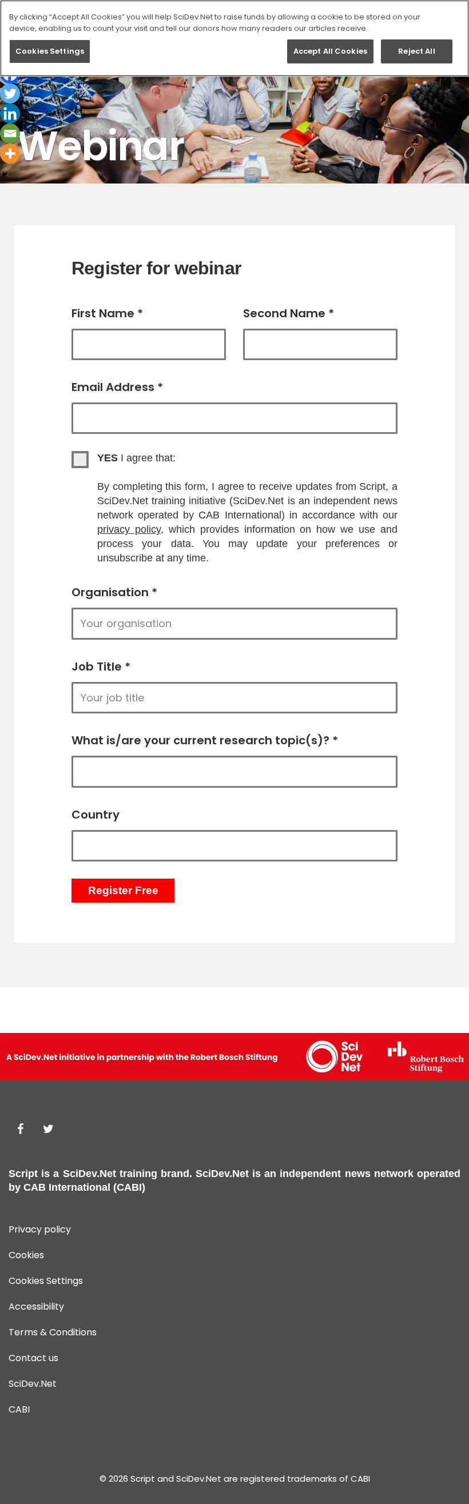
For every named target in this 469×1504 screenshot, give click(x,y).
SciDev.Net (89, 1173)
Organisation (114, 592)
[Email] (10, 133)
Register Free (123, 890)
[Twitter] (10, 93)
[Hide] (4, 174)
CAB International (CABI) (84, 1187)
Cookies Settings (49, 51)
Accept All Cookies (330, 51)
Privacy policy (40, 1229)
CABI (19, 1409)
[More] (10, 153)
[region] (234, 38)
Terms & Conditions (53, 1332)
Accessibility (36, 1306)
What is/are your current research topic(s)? (204, 740)
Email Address (117, 387)
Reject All (416, 51)
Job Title (100, 667)
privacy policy (129, 529)
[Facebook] (20, 1129)
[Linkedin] (10, 113)
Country (95, 815)
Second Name (288, 313)
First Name (107, 313)
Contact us (33, 1358)
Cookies (26, 1255)
